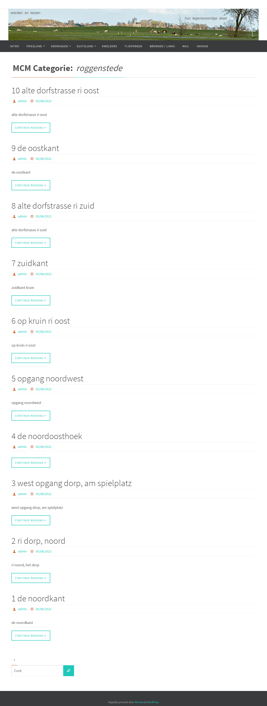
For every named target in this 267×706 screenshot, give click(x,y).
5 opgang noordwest (47, 378)
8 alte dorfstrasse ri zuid (52, 205)
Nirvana (139, 702)
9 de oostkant (35, 147)
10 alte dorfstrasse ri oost (55, 90)
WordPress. (152, 702)
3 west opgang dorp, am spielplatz (71, 482)
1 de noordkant (38, 598)
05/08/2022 (44, 101)
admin (22, 101)
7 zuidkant (29, 263)
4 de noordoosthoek (46, 435)
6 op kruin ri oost (40, 320)
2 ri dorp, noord (38, 540)
